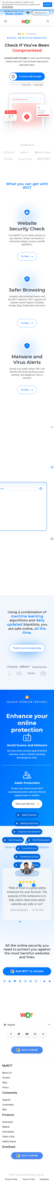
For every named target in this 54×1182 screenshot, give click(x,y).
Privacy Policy (38, 84)
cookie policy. (7, 7)
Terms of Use (28, 1179)
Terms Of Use (26, 84)
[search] (47, 21)
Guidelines (44, 1179)
